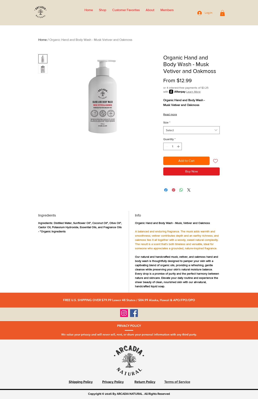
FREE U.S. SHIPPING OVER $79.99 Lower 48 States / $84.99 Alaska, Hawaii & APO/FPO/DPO (129, 300)
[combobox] (191, 130)
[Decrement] (166, 146)
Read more (170, 114)
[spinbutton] (172, 146)
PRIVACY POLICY (129, 326)
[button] (222, 13)
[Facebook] (134, 313)
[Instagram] (124, 313)
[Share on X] (188, 190)
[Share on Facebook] (165, 190)
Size (166, 122)
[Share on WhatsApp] (181, 190)
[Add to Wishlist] (215, 161)
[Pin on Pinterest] (173, 190)
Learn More (193, 91)
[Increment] (178, 146)
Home (42, 39)
